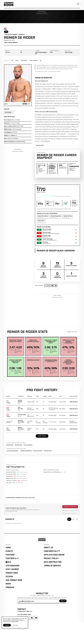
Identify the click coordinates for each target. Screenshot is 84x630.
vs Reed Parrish (23, 480)
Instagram (8, 112)
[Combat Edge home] (8, 4)
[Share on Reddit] (55, 285)
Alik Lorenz (9, 482)
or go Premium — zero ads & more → (70, 510)
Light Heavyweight (11, 42)
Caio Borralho (20, 408)
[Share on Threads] (49, 285)
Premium (10, 587)
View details (74, 402)
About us (48, 547)
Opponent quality (74, 201)
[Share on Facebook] (52, 285)
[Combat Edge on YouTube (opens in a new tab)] (36, 618)
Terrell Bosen (9, 476)
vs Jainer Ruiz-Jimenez (21, 478)
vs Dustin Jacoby (23, 472)
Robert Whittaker (21, 428)
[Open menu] (78, 4)
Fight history (24, 60)
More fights (42, 436)
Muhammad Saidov (11, 472)
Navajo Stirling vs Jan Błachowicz (52, 472)
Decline (15, 625)
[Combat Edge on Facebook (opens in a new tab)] (32, 618)
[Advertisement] (42, 18)
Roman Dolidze (20, 401)
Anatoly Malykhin (27, 444)
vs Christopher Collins (21, 476)
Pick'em (9, 576)
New (73, 519)
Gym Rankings (12, 565)
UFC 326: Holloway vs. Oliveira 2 (53, 408)
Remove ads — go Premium (42, 13)
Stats (17, 60)
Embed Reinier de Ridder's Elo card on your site (21, 497)
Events (9, 551)
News (8, 584)
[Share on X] (45, 285)
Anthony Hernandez (21, 421)
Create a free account (70, 506)
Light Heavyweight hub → (16, 467)
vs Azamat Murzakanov (12, 450)
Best (69, 519)
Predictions (12, 573)
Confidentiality (52, 551)
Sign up (63, 601)
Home (8, 547)
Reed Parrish (9, 478)
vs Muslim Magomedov (26, 450)
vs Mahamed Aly (18, 482)
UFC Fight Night (53, 402)
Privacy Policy (51, 558)
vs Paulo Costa (48, 450)
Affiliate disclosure (54, 555)
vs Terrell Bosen (23, 474)
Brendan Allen (22, 414)
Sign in (75, 513)
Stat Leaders (12, 569)
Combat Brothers (20, 141)
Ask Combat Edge (14, 580)
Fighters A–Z (12, 558)
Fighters (10, 555)
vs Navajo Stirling (37, 450)
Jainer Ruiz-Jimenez (11, 480)
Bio (12, 60)
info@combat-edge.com (24, 611)
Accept (7, 625)
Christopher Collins (11, 474)
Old (77, 519)
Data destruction (53, 562)
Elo (40, 60)
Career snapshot (34, 60)
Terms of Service (52, 565)
